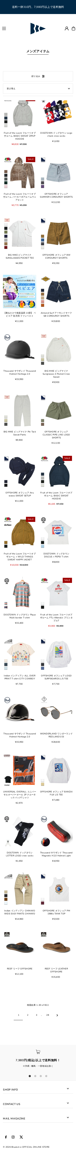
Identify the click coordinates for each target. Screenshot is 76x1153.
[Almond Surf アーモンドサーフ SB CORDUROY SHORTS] (56, 291)
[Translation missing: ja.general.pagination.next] (57, 1015)
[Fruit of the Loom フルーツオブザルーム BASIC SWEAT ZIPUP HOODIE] (19, 111)
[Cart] (73, 28)
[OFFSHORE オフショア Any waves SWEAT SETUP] (19, 471)
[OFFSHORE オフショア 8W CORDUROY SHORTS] (56, 233)
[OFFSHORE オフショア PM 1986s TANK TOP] (56, 889)
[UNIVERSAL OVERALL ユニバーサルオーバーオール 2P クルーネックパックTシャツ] (19, 770)
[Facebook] (6, 1137)
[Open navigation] (14, 28)
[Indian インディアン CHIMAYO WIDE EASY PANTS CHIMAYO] (19, 889)
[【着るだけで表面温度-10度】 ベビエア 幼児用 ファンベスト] (19, 291)
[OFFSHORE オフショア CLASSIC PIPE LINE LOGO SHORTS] (56, 410)
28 (47, 1015)
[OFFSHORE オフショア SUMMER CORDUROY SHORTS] (56, 172)
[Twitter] (21, 1137)
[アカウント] (67, 28)
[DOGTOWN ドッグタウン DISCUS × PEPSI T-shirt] (56, 532)
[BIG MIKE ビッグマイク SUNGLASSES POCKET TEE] (19, 233)
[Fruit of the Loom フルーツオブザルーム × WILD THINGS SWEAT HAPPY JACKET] (19, 532)
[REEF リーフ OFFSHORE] (19, 947)
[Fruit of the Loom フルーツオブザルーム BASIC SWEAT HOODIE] (56, 471)
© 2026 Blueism (11, 1147)
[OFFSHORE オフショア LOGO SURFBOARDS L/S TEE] (56, 654)
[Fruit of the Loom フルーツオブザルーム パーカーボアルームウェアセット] (19, 172)
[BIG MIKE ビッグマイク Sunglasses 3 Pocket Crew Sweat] (56, 349)
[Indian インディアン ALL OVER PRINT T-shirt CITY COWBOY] (19, 654)
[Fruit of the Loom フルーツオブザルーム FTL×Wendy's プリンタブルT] (56, 593)
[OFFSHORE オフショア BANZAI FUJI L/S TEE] (56, 770)
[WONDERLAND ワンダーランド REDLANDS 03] (56, 712)
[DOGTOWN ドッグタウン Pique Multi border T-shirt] (19, 593)
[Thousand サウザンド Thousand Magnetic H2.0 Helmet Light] (56, 831)
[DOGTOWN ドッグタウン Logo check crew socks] (56, 111)
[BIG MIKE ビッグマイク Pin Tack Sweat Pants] (19, 410)
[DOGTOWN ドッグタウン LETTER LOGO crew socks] (19, 831)
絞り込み (35, 76)
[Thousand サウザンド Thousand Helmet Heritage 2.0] (19, 349)
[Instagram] (13, 1137)
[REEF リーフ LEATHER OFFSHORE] (56, 947)
